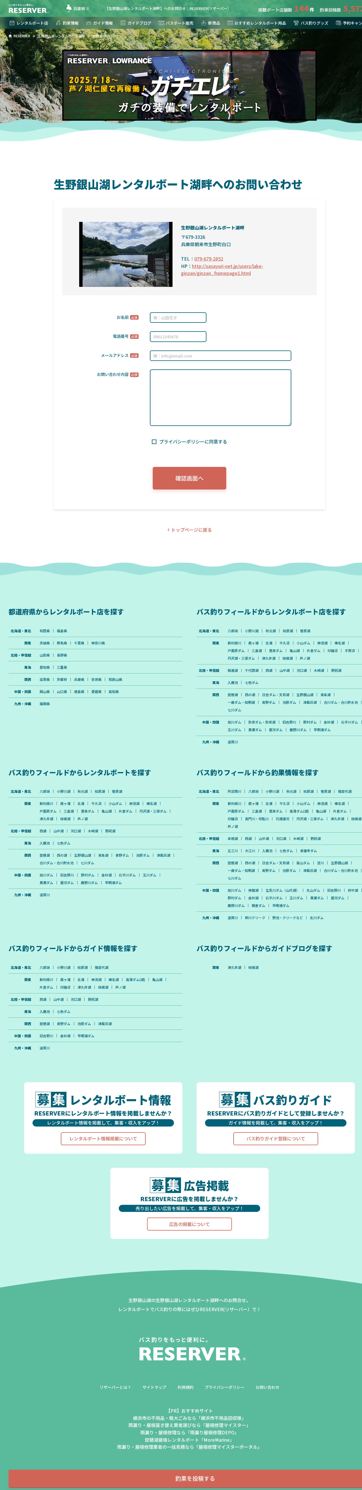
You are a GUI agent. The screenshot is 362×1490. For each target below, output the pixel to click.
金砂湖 (329, 722)
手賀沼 (350, 650)
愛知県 (45, 667)
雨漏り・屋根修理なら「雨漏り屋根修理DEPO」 (189, 1432)
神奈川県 (98, 643)
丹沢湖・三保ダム (241, 658)
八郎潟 (233, 631)
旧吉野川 (289, 722)
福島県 (62, 631)
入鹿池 (233, 682)
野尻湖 (336, 670)
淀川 (320, 863)
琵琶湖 (233, 694)
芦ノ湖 (305, 658)
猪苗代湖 (345, 791)
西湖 (269, 670)
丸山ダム (313, 890)
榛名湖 (340, 643)
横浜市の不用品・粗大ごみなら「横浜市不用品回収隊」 (189, 1418)
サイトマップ (154, 1387)
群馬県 (62, 643)
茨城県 (45, 643)
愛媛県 (96, 691)
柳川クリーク (255, 917)
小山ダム (303, 643)
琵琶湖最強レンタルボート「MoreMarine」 (189, 1439)
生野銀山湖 (304, 694)
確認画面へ (189, 478)
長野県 (62, 655)
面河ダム (276, 729)
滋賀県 (45, 679)
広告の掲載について (189, 1224)
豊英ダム (276, 650)
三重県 (62, 667)
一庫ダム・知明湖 (241, 702)
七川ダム (234, 710)
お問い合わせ (267, 1387)
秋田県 (45, 631)
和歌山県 (115, 679)
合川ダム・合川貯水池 (341, 702)
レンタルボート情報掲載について (103, 1138)
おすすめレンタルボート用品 (260, 23)
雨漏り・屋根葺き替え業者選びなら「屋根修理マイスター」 (189, 1425)
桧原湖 (288, 631)
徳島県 (79, 691)
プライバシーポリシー (224, 1387)
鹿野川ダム (298, 729)
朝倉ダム (258, 905)
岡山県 (45, 691)
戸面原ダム (236, 650)
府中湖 (353, 890)
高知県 (114, 691)
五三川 (233, 850)
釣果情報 (71, 23)
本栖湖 (233, 838)
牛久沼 (284, 643)
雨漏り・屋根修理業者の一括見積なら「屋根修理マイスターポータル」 (189, 1446)
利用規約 (185, 1387)
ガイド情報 (103, 23)
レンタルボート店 (32, 23)
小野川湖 (251, 631)
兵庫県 (79, 8)
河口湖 (302, 670)
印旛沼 (332, 650)
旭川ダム (234, 722)
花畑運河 (282, 818)
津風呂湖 (310, 702)
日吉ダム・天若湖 (275, 694)
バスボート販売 (179, 23)
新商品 (214, 23)
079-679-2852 (208, 258)
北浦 (269, 643)
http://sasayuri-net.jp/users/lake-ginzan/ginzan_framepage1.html (222, 270)
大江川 (250, 850)
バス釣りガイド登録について (275, 1138)
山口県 (62, 691)
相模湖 (288, 658)
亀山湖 (295, 650)
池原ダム (289, 702)
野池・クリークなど (287, 917)
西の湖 (250, 694)
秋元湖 (271, 631)
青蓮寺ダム (308, 850)
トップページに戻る (191, 529)
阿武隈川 (234, 791)
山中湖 (284, 670)
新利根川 (234, 643)
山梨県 (45, 655)
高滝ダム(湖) (299, 811)
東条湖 (325, 694)
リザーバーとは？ (115, 1387)
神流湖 (322, 643)
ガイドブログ (139, 23)
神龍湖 (253, 890)
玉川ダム (234, 729)
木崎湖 (319, 670)
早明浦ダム (322, 729)
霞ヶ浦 (253, 643)
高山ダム (303, 863)
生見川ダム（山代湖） (282, 890)
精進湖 (233, 670)
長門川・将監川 (257, 818)
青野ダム (268, 702)
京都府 (62, 679)
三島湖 (257, 650)
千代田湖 (251, 670)
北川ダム (317, 917)
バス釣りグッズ (314, 23)
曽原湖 (305, 631)
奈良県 (96, 679)
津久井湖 (268, 658)
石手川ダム (349, 722)
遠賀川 (233, 742)
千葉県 (79, 643)
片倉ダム (313, 650)
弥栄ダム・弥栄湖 (261, 722)
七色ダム (251, 682)
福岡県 (45, 703)
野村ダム (310, 722)
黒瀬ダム (255, 729)
